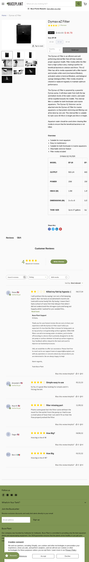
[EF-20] (52, 44)
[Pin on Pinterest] (60, 229)
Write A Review (59, 262)
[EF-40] (68, 44)
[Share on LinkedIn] (56, 229)
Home (4, 15)
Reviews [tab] (10, 238)
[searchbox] (14, 277)
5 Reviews (63, 25)
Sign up (36, 520)
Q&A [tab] (19, 237)
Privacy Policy (70, 550)
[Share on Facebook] (49, 229)
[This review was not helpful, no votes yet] (80, 373)
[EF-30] (60, 44)
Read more (36, 311)
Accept (43, 556)
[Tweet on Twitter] (53, 229)
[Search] (78, 4)
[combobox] (50, 4)
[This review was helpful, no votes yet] (76, 373)
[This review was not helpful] (80, 444)
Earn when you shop (53, 9)
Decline (67, 556)
